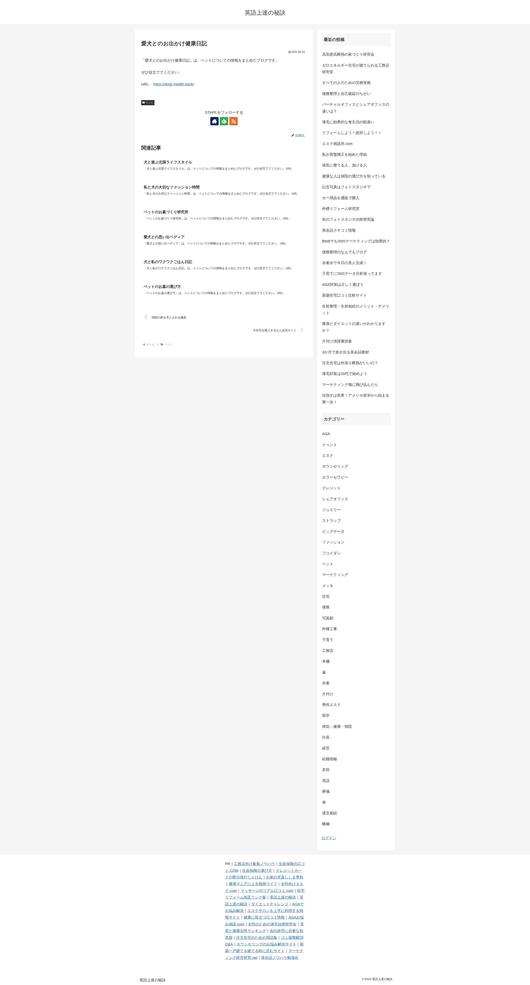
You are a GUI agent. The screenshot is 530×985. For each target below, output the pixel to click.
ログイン (328, 838)
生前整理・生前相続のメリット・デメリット (355, 309)
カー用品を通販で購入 (340, 198)
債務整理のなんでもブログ (344, 252)
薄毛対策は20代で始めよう (344, 374)
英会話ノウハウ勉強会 (279, 958)
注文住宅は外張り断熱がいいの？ (350, 363)
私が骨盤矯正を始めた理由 (344, 154)
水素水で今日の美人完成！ (344, 263)
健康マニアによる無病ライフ (253, 884)
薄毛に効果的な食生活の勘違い (348, 122)
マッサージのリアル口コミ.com (267, 891)
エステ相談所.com (337, 144)
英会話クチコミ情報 (339, 230)
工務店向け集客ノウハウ (254, 864)
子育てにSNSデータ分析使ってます (352, 274)
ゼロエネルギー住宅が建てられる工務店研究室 (355, 68)
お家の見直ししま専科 (284, 877)
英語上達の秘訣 (283, 897)
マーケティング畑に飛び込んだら (350, 385)
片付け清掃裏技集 (337, 341)
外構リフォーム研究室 (340, 209)
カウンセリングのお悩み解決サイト (266, 944)
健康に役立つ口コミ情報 (264, 917)
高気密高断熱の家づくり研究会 (348, 54)
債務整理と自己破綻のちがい (346, 94)
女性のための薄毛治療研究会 (272, 924)
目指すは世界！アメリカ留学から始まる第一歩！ (355, 398)
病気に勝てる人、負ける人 (344, 165)
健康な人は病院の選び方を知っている (353, 176)
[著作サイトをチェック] (214, 121)
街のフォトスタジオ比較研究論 (348, 219)
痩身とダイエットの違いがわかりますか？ (353, 327)
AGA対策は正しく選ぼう (343, 284)
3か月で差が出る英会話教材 (345, 352)
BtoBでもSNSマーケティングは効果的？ (356, 241)
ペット (149, 102)
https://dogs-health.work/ (173, 84)
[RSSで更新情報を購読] (233, 121)
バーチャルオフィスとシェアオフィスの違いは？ (355, 107)
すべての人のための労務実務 (346, 83)
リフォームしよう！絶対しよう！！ (352, 133)
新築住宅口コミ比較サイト (344, 295)
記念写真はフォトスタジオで (346, 187)
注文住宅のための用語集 (256, 938)
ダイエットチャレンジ (269, 904)
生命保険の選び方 (257, 871)
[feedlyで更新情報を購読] (224, 121)
